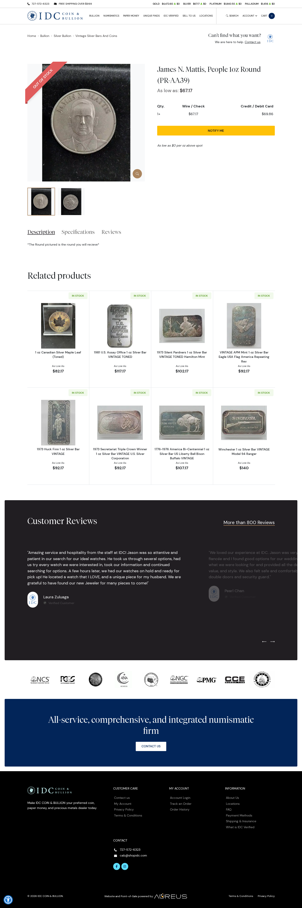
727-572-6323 (40, 3)
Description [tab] (41, 232)
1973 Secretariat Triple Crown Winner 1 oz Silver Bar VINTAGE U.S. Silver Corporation (120, 453)
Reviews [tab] (111, 232)
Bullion (94, 15)
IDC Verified (171, 15)
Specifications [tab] (78, 232)
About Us (232, 798)
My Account (122, 804)
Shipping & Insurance (241, 821)
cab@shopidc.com (133, 855)
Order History (179, 809)
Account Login (180, 798)
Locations (206, 15)
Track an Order (180, 804)
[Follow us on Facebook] (116, 866)
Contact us (252, 42)
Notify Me (216, 131)
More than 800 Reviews (249, 522)
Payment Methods (239, 815)
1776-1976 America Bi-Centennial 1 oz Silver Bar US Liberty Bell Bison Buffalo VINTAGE (182, 453)
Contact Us (151, 746)
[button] (8, 900)
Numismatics (111, 15)
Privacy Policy (124, 809)
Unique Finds (151, 15)
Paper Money (131, 15)
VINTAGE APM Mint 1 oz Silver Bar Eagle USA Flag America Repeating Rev (244, 356)
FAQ (228, 809)
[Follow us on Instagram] (124, 866)
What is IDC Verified (240, 827)
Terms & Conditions (128, 815)
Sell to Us (189, 15)
